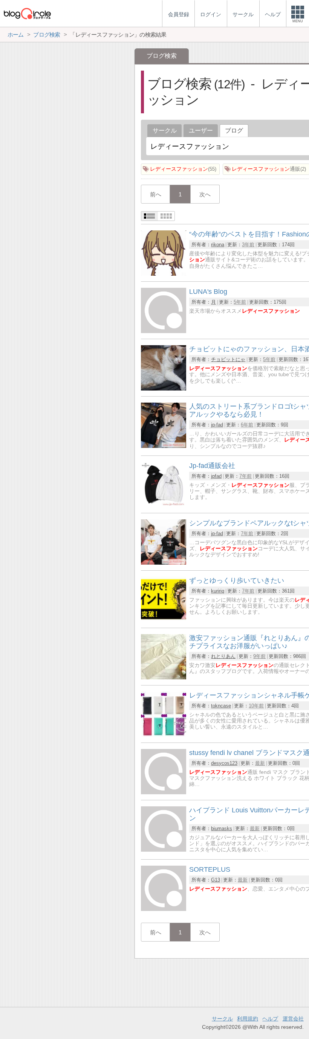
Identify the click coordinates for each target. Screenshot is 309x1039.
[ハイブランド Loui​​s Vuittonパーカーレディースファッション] (163, 849)
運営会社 (293, 1019)
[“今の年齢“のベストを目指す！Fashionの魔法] (163, 273)
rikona (217, 244)
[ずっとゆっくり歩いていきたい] (163, 620)
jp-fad (217, 425)
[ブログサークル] (27, 13)
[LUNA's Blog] (163, 331)
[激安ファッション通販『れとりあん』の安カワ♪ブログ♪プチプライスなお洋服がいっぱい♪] (163, 677)
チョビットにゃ (228, 359)
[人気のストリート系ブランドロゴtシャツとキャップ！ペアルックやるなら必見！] (163, 446)
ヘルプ (270, 1019)
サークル (165, 130)
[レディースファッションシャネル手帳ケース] (163, 735)
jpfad (216, 476)
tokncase (221, 706)
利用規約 (247, 1019)
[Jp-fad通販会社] (163, 505)
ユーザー (201, 130)
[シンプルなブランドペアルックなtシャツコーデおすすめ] (163, 562)
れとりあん (223, 656)
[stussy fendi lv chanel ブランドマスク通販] (163, 792)
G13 (215, 880)
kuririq (217, 591)
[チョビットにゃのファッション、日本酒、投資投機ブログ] (163, 388)
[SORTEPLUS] (163, 909)
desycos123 (224, 763)
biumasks (221, 828)
